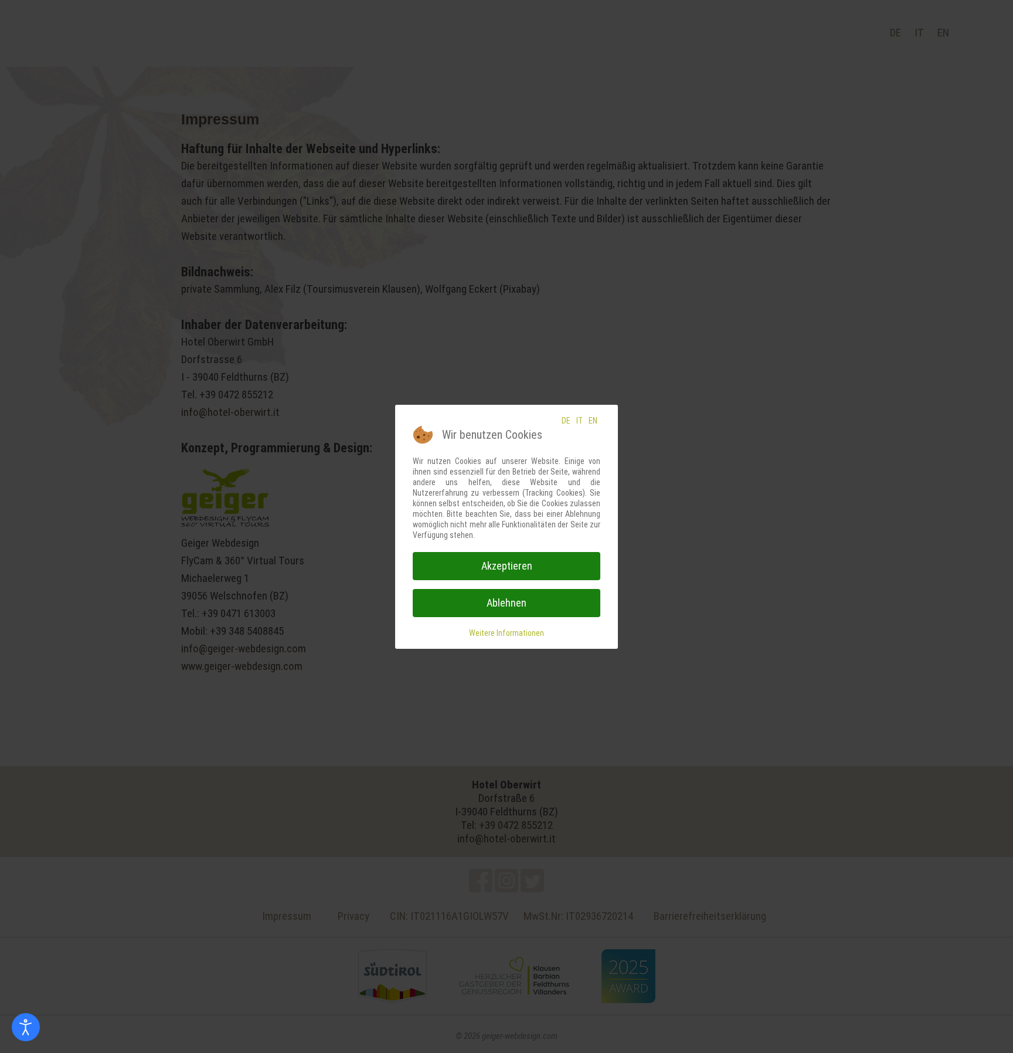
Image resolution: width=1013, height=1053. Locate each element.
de (566, 420)
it (579, 420)
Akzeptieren (506, 566)
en (593, 420)
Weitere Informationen (506, 633)
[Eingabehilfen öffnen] (26, 1027)
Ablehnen (506, 603)
